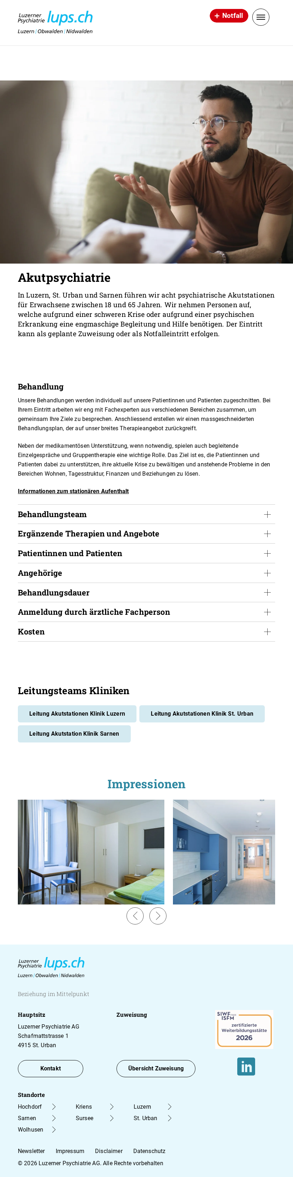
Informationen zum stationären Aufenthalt (73, 491)
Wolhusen (30, 1129)
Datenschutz (149, 1151)
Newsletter (31, 1151)
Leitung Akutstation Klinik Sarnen (74, 733)
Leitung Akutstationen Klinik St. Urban (202, 713)
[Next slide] (158, 916)
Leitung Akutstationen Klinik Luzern (77, 713)
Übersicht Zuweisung (156, 1068)
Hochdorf (30, 1106)
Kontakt (50, 1068)
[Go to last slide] (135, 916)
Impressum (70, 1151)
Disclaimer (109, 1151)
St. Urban (145, 1118)
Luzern (142, 1106)
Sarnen (27, 1118)
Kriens (84, 1106)
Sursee (84, 1118)
